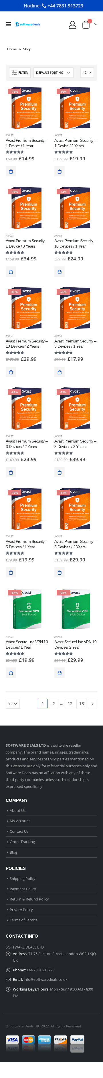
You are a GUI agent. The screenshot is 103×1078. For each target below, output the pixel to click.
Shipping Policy (22, 878)
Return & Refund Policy (29, 899)
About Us (17, 810)
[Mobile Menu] (10, 24)
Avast (9, 135)
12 (70, 703)
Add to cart (11, 171)
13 (81, 703)
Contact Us (19, 831)
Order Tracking (22, 841)
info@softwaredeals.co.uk (46, 979)
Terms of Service (23, 919)
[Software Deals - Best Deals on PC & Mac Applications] (28, 24)
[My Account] (72, 24)
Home (12, 49)
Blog (13, 852)
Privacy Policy (21, 909)
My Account (20, 820)
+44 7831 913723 (40, 970)
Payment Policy (23, 888)
